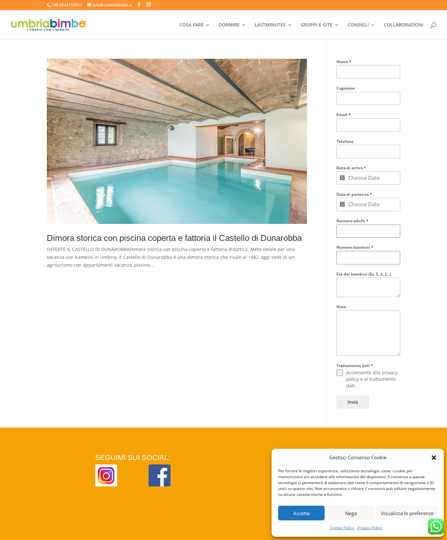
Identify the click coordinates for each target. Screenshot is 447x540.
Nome (343, 61)
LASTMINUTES (270, 25)
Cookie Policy (342, 528)
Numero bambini (354, 247)
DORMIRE (229, 25)
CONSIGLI (358, 25)
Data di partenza (354, 194)
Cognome (345, 88)
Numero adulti (352, 221)
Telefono (344, 141)
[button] (434, 457)
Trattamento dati (354, 365)
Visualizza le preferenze (407, 513)
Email (343, 114)
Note (341, 307)
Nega (351, 513)
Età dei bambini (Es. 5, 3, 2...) (363, 274)
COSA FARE (191, 25)
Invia (353, 402)
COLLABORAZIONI (403, 25)
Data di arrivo (351, 168)
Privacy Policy (369, 528)
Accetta (301, 513)
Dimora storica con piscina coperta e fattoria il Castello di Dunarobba (174, 238)
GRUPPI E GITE (316, 25)
